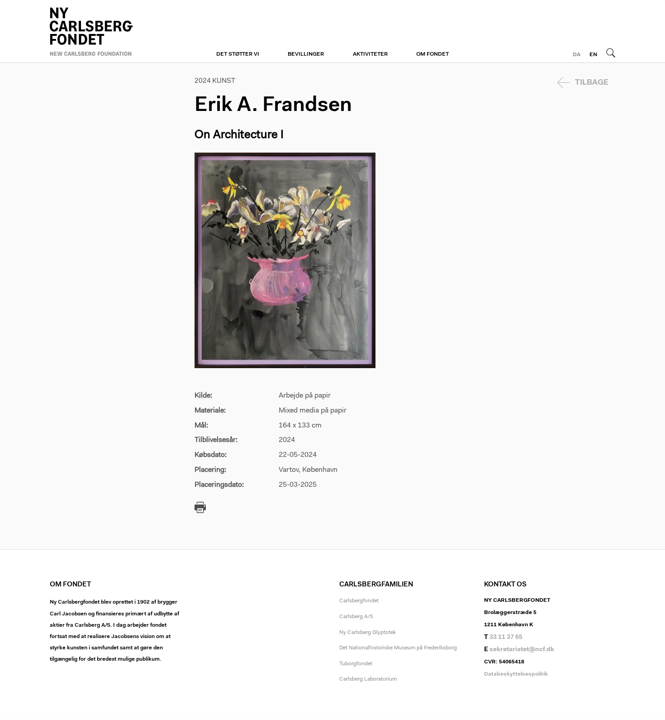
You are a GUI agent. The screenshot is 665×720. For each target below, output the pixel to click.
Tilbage (591, 82)
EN (593, 55)
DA (576, 55)
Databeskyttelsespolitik (516, 674)
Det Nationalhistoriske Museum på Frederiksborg (398, 648)
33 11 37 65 (505, 637)
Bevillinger (306, 54)
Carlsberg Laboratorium (368, 679)
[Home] (115, 30)
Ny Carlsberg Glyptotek (367, 632)
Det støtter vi (237, 54)
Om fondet (432, 54)
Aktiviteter (370, 54)
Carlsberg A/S (356, 616)
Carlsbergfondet (359, 601)
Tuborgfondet (355, 664)
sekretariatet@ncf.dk (521, 650)
